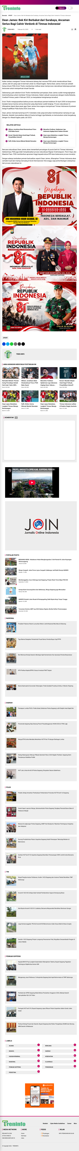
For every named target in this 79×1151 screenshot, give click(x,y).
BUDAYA (24, 1051)
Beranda (4, 15)
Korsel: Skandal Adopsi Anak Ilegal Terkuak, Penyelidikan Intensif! (21, 136)
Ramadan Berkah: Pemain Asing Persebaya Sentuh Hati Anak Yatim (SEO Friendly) (10, 383)
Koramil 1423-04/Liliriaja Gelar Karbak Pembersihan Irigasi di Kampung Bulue (41, 893)
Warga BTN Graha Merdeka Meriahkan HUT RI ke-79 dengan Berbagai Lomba (41, 739)
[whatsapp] (11, 344)
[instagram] (9, 2)
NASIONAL (24, 1061)
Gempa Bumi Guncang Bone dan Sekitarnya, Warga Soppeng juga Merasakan (42, 589)
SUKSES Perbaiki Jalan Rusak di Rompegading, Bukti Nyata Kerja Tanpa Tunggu (43, 599)
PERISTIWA (24, 1072)
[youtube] (12, 2)
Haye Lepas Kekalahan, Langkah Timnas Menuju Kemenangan (55, 136)
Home (22, 1133)
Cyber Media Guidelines (57, 1123)
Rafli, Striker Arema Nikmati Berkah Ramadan (22, 141)
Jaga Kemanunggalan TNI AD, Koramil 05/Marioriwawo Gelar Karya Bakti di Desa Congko (44, 924)
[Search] (76, 2)
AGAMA (24, 1045)
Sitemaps (23, 1135)
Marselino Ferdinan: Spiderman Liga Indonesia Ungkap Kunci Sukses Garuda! (55, 130)
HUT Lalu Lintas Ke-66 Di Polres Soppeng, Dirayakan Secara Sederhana (39, 770)
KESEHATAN (60, 1056)
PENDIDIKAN (60, 1067)
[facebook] (3, 2)
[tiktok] (15, 2)
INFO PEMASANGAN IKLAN (66, 1133)
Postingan (46, 1133)
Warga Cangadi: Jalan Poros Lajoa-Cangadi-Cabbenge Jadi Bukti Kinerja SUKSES (43, 570)
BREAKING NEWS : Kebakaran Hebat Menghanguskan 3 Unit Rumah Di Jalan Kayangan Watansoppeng (45, 560)
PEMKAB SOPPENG (24, 1067)
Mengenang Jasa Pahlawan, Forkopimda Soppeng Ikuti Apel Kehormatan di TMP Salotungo (45, 977)
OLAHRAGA (60, 1061)
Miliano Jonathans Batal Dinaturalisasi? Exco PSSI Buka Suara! (22, 130)
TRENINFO (15, 1146)
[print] (15, 344)
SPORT (10, 15)
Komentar (46, 1136)
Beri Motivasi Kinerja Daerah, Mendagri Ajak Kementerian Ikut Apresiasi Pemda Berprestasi (45, 655)
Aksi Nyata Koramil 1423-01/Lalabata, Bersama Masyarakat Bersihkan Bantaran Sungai (44, 908)
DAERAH (60, 1051)
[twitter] (6, 2)
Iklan (75, 1123)
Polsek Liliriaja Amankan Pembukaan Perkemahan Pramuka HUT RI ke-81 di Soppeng (43, 793)
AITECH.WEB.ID (6, 1135)
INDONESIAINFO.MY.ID (8, 1138)
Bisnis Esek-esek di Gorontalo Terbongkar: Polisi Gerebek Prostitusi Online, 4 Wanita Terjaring (45, 686)
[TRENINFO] (11, 9)
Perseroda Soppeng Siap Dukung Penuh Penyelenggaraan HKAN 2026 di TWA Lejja (42, 724)
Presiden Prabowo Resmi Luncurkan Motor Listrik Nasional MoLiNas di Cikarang (42, 624)
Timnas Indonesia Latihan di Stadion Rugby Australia (68, 405)
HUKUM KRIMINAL (24, 1056)
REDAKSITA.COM (7, 1133)
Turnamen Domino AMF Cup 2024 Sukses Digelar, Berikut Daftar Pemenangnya (43, 609)
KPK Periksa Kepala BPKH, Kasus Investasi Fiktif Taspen (35, 670)
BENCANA (60, 1045)
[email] (19, 344)
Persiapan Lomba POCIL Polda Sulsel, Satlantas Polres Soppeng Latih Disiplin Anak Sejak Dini (46, 708)
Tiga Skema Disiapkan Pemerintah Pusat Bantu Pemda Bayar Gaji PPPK (39, 639)
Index (22, 1138)
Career (69, 1123)
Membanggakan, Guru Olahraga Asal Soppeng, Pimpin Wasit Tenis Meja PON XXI (43, 580)
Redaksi (45, 1123)
